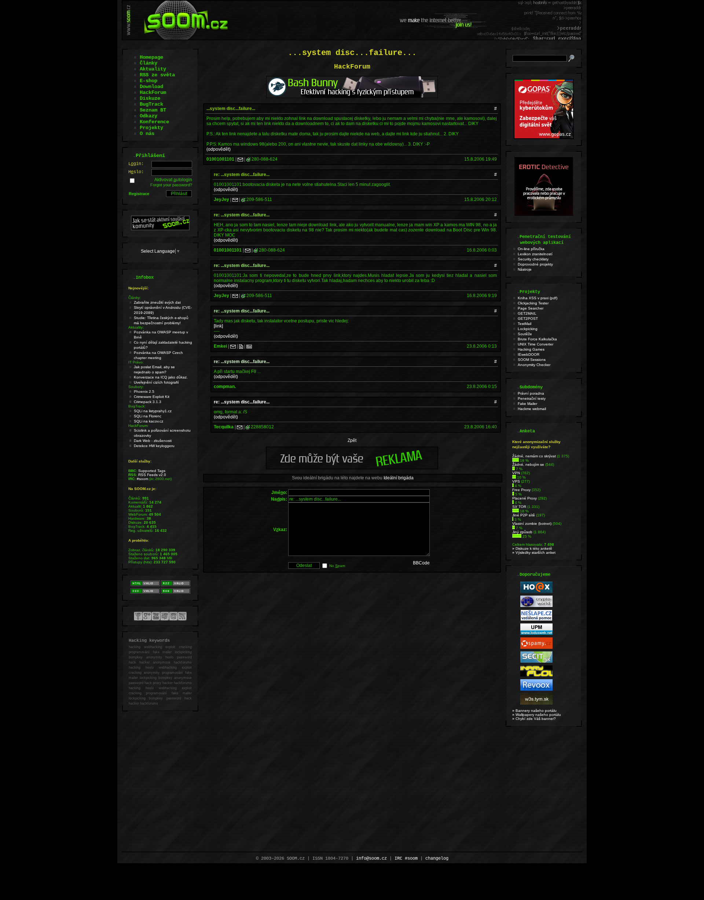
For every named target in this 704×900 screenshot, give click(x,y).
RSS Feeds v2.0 (152, 475)
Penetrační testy (532, 398)
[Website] (241, 346)
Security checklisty (533, 259)
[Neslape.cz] (536, 620)
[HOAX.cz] (536, 592)
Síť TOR (519, 507)
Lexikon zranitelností (535, 254)
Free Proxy (521, 490)
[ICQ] (248, 159)
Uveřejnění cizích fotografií (156, 382)
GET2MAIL (527, 313)
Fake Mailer (527, 404)
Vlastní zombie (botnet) (531, 524)
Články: (134, 298)
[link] (218, 326)
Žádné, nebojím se (528, 464)
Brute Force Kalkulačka (537, 339)
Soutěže (525, 334)
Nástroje (525, 269)
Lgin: (136, 164)
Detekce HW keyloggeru (154, 446)
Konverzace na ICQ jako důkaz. (161, 377)
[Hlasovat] (515, 460)
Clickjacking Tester (533, 303)
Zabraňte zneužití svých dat (157, 302)
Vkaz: (280, 529)
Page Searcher (530, 308)
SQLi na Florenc (147, 416)
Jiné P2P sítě (523, 515)
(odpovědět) (218, 149)
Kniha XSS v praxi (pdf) (537, 298)
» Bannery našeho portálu (534, 711)
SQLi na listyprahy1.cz (153, 411)
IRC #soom (406, 858)
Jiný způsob (522, 532)
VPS (516, 481)
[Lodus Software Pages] (536, 634)
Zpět (352, 440)
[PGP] (249, 346)
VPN (516, 473)
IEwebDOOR (528, 354)
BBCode (421, 563)
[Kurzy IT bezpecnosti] (544, 137)
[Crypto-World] (536, 606)
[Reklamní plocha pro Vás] (352, 467)
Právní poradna (531, 393)
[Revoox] (536, 689)
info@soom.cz (371, 858)
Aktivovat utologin (173, 179)
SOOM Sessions (532, 360)
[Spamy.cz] (536, 647)
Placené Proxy (524, 498)
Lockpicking (528, 329)
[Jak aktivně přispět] (160, 228)
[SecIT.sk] (536, 661)
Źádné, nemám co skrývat (534, 456)
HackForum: (138, 426)
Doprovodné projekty (535, 264)
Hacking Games (531, 349)
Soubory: (136, 387)
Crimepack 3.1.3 (147, 402)
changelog (436, 858)
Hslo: (136, 172)
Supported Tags (151, 471)
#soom (142, 479)
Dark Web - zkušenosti (153, 441)
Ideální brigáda (399, 477)
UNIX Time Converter (535, 344)
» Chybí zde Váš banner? (534, 719)
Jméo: (279, 492)
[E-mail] (240, 159)
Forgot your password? (171, 185)
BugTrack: (137, 406)
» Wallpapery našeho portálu (536, 715)
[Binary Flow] (536, 675)
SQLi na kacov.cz (148, 421)
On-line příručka (531, 249)
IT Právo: (136, 362)
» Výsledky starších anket (534, 552)
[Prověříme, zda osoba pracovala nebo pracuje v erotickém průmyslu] (543, 214)
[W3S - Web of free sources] (536, 703)
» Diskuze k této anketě (532, 548)
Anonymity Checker (534, 365)
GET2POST (528, 319)
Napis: (279, 499)
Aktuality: (136, 327)
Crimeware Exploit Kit (151, 397)
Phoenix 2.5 (144, 391)
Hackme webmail (532, 409)
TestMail (524, 324)
